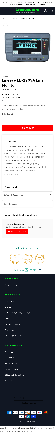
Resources (9, 330)
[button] (3, 11)
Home (5, 18)
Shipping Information (14, 336)
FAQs (7, 318)
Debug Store (30, 421)
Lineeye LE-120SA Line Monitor (22, 18)
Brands (8, 307)
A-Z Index (9, 301)
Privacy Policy (11, 363)
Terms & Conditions (13, 381)
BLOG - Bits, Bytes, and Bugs (17, 313)
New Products (11, 285)
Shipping (5, 101)
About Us (9, 352)
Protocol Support (12, 324)
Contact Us (10, 358)
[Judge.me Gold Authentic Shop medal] (15, 259)
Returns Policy (11, 369)
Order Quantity (8, 114)
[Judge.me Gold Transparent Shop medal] (27, 259)
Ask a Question (18, 231)
